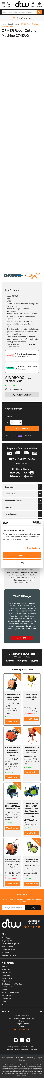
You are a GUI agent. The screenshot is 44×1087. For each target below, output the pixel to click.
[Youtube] (16, 1040)
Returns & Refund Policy (10, 993)
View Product (12, 721)
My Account (6, 969)
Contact (4, 1001)
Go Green (5, 952)
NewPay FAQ (6, 972)
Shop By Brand (13, 24)
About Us (5, 967)
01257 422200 (32, 926)
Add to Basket (22, 428)
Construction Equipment (10, 944)
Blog (3, 1004)
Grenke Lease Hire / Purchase (12, 984)
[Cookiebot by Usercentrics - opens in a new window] (31, 522)
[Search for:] (19, 12)
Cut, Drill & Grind (7, 941)
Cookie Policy (6, 998)
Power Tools (6, 938)
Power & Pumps (7, 947)
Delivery (4, 990)
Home (4, 24)
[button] (22, 394)
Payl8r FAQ (6, 981)
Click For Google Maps (22, 1029)
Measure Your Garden (9, 955)
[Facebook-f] (22, 1040)
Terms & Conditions (8, 987)
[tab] (22, 487)
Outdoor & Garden (8, 950)
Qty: (6, 422)
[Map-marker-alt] (28, 1040)
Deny (22, 563)
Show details (32, 548)
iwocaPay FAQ (7, 978)
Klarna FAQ (6, 975)
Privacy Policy (6, 995)
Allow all (22, 555)
